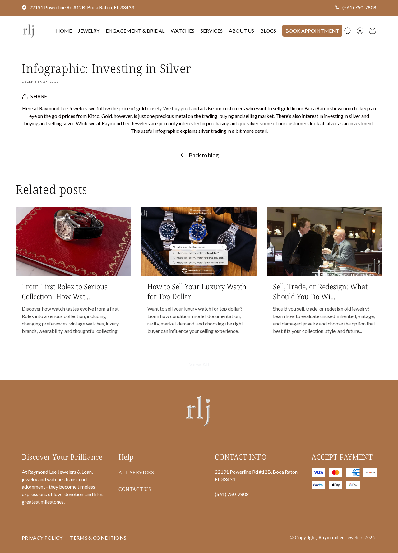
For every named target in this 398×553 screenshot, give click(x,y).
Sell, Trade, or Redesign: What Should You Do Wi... (320, 291)
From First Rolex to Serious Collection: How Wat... (65, 291)
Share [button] (38, 96)
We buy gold (176, 108)
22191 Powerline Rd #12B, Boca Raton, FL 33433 (81, 7)
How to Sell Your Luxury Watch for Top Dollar (197, 291)
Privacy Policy (42, 538)
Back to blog (204, 155)
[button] (347, 31)
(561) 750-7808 (359, 7)
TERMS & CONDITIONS (98, 538)
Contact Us (134, 489)
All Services (136, 472)
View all (199, 364)
